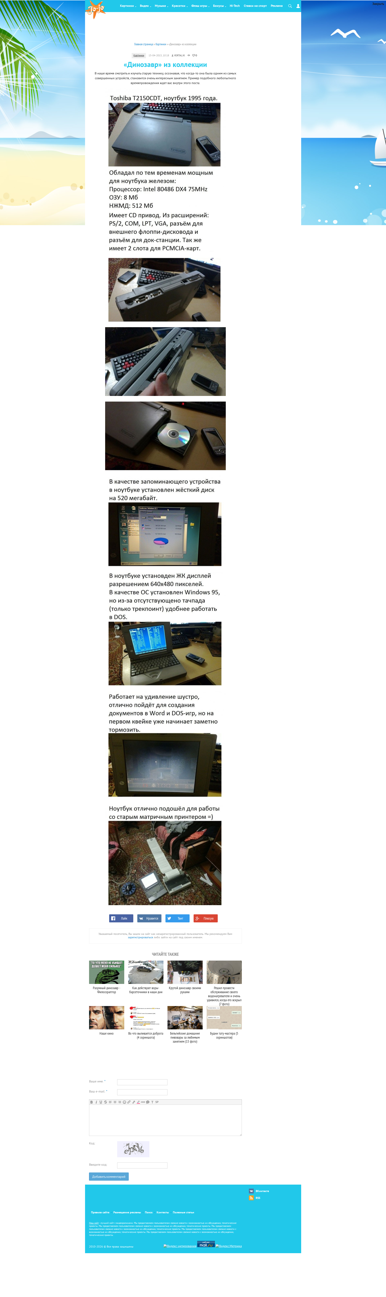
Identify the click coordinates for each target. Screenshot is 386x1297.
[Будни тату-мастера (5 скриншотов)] (224, 1017)
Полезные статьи (183, 1212)
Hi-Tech (235, 6)
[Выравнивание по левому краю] (110, 1102)
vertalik (179, 55)
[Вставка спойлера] (157, 1102)
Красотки (178, 6)
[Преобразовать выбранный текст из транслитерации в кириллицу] (152, 1102)
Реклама (277, 6)
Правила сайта (100, 1212)
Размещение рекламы (127, 1212)
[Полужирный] (91, 1102)
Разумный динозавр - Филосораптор (106, 990)
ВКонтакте (262, 1191)
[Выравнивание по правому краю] (119, 1102)
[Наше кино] (106, 1017)
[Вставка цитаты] (147, 1102)
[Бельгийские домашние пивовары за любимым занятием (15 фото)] (185, 1017)
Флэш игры (199, 6)
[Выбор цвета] (138, 1102)
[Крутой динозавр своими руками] (185, 972)
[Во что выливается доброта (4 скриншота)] (145, 1017)
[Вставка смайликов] (124, 1102)
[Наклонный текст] (96, 1102)
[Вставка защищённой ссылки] (133, 1102)
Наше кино (107, 1033)
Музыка (160, 6)
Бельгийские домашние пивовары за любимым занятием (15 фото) (185, 1037)
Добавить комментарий (108, 1177)
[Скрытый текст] (143, 1102)
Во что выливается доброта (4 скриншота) (145, 1035)
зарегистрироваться (140, 937)
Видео (144, 6)
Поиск (149, 1212)
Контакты (163, 1212)
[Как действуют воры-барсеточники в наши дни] (145, 972)
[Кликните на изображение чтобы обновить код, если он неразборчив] (133, 1156)
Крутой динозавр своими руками (185, 990)
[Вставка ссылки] (129, 1102)
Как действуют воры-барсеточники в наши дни (145, 990)
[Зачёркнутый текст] (105, 1102)
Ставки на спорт (255, 6)
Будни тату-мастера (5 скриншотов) (224, 1035)
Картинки (127, 6)
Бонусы (218, 6)
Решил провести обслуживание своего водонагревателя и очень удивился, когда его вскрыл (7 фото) (224, 996)
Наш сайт (94, 1223)
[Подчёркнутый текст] (101, 1102)
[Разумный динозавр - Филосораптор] (106, 972)
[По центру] (115, 1102)
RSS (258, 1198)
